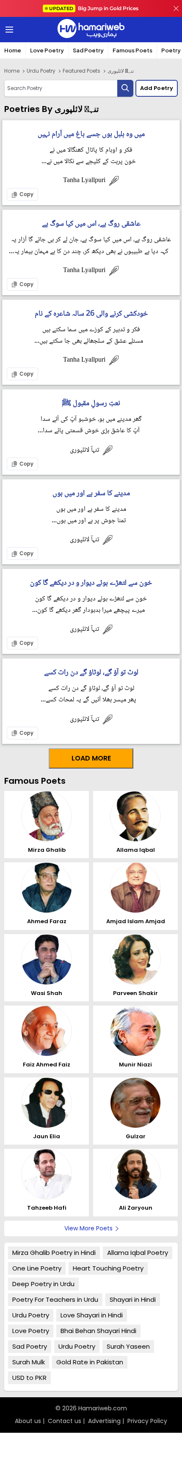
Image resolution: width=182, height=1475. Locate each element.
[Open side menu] (8, 29)
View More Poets (88, 1228)
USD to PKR (29, 1377)
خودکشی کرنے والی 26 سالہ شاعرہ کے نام (91, 314)
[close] (176, 8)
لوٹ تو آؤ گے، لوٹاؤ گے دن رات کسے (91, 673)
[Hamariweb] (91, 29)
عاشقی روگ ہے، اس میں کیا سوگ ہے (91, 224)
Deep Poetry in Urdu (43, 1283)
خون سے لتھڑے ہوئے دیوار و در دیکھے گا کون (91, 583)
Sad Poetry (88, 50)
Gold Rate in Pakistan (89, 1362)
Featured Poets (81, 70)
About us (28, 1421)
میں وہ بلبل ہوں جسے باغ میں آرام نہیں (91, 134)
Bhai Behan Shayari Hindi (98, 1330)
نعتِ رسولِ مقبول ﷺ (91, 403)
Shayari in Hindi (133, 1299)
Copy (25, 194)
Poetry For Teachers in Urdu (55, 1299)
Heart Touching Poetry (108, 1268)
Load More (91, 758)
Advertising (104, 1421)
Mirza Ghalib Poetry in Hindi (54, 1252)
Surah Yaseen (128, 1346)
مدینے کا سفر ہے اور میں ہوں (91, 493)
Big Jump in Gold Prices (94, 8)
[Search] (125, 88)
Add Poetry (157, 88)
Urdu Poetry (41, 70)
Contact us (64, 1421)
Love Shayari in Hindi (92, 1315)
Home (12, 50)
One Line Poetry (36, 1268)
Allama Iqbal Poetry (137, 1252)
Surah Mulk (28, 1362)
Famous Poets (132, 50)
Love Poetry (47, 50)
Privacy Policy (147, 1421)
